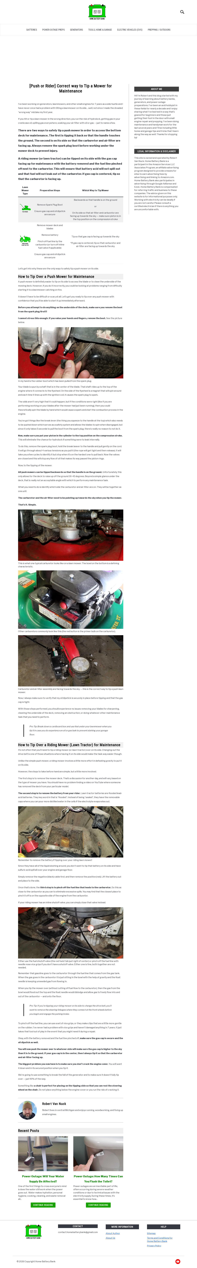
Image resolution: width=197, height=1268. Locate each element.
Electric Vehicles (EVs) (129, 29)
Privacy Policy (154, 1246)
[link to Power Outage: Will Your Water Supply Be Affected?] (43, 1153)
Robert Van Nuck (54, 1104)
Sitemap (151, 1233)
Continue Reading (43, 1205)
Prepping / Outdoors (159, 29)
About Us (110, 1238)
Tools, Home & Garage (100, 29)
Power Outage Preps (53, 29)
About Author (113, 1233)
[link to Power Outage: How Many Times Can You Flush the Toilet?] (98, 1153)
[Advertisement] (98, 60)
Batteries (32, 29)
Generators (76, 29)
